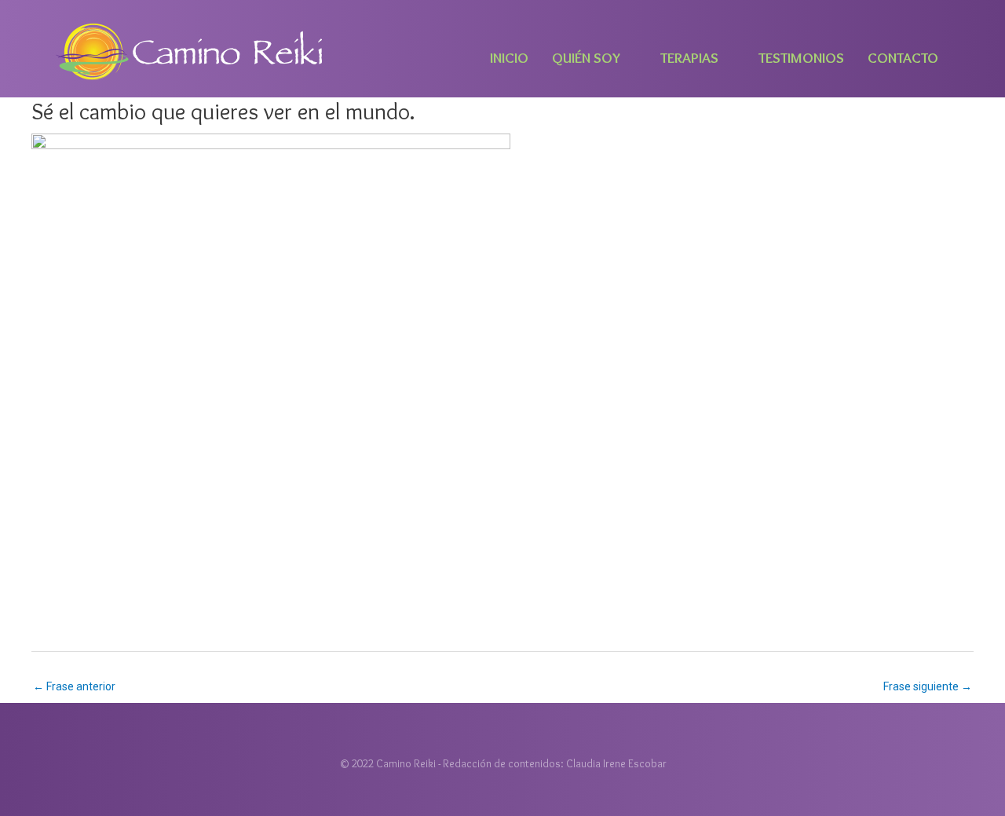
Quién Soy (586, 58)
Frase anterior (74, 686)
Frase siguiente (927, 686)
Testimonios (801, 58)
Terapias (689, 58)
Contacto (903, 58)
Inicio (509, 58)
